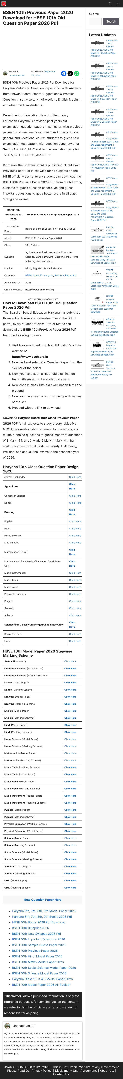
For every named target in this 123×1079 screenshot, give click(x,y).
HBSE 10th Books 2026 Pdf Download (39, 922)
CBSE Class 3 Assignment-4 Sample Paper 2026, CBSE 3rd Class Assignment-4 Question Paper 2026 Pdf (104, 210)
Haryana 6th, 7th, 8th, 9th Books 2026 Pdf (42, 916)
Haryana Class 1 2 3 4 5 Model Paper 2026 (42, 979)
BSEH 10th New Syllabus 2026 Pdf (36, 933)
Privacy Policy (41, 1070)
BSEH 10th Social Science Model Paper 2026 (44, 968)
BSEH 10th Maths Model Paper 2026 (38, 962)
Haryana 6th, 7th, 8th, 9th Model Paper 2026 (44, 911)
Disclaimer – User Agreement (75, 1070)
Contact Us (61, 1074)
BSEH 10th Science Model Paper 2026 (39, 973)
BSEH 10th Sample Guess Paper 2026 (39, 945)
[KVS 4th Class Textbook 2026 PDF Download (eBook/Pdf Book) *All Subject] (97, 364)
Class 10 (37, 275)
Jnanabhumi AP (16, 75)
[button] (110, 3)
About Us (106, 1070)
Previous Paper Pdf (65, 275)
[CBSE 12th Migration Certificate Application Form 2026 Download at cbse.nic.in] (97, 345)
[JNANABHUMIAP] (4, 3)
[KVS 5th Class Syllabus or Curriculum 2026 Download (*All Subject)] (97, 230)
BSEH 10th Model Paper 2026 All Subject (41, 985)
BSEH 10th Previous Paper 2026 (35, 950)
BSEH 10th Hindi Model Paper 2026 (37, 956)
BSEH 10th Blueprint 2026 (30, 928)
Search (94, 14)
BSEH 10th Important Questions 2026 (38, 939)
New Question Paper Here (43, 899)
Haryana (48, 275)
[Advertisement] (42, 48)
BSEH (28, 275)
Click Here (75, 476)
